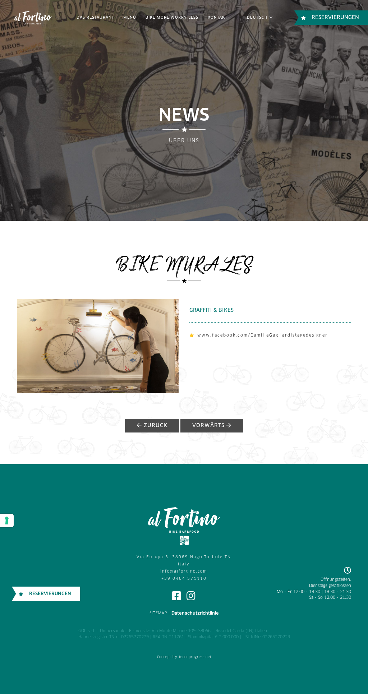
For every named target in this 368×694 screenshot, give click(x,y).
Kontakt (217, 17)
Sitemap (158, 613)
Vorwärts (209, 425)
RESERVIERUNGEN (335, 17)
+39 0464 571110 (184, 578)
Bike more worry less (172, 17)
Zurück (154, 425)
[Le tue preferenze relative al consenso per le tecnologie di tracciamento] (7, 520)
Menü (129, 17)
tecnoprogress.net (195, 657)
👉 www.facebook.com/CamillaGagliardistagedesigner (258, 335)
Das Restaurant (95, 17)
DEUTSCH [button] (258, 17)
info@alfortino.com (183, 571)
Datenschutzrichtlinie (195, 613)
